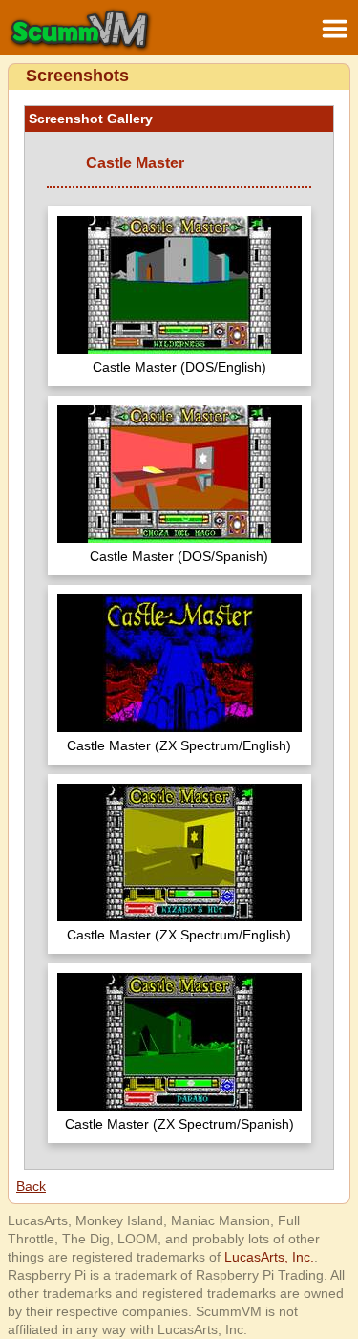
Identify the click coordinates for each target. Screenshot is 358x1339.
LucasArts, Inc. (269, 1256)
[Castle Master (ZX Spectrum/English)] (179, 665)
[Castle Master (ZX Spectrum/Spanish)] (179, 1044)
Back (31, 1186)
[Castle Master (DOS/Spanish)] (179, 476)
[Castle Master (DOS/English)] (179, 287)
